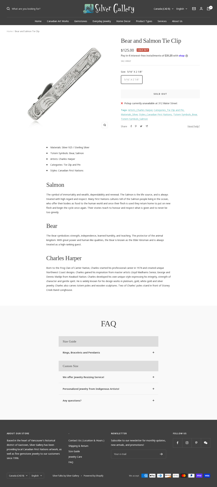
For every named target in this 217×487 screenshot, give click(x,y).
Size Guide (74, 451)
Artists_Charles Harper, (140, 110)
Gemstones (80, 21)
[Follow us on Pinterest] (196, 442)
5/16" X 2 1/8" (131, 79)
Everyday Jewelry (102, 21)
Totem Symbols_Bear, (185, 114)
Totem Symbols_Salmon (134, 118)
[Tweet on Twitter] (141, 126)
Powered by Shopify (93, 475)
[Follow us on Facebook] (177, 442)
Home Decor (123, 21)
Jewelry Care (75, 456)
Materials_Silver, (129, 114)
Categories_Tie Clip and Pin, (169, 110)
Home (38, 21)
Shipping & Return (78, 445)
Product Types (144, 21)
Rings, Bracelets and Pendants (81, 352)
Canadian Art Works (58, 21)
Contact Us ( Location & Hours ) (86, 440)
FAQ (70, 462)
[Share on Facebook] (131, 126)
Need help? (194, 126)
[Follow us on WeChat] (205, 442)
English (180, 8)
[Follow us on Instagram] (187, 442)
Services (162, 21)
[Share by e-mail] (147, 126)
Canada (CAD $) (162, 8)
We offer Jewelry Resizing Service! (83, 377)
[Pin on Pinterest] (136, 126)
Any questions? (72, 400)
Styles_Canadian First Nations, (156, 114)
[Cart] (208, 8)
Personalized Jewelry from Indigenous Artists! (91, 388)
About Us (177, 21)
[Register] (161, 454)
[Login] (201, 8)
